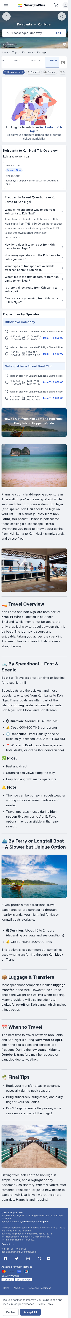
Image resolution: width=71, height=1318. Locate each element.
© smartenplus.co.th (12, 1212)
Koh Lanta (27, 52)
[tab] (17, 62)
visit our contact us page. (35, 1221)
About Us (18, 1288)
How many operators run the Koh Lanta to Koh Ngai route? (34, 257)
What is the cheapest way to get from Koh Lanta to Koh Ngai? (34, 211)
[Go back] (6, 16)
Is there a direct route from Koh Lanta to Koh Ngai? (34, 289)
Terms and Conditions (39, 1288)
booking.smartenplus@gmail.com (19, 1251)
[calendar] (63, 62)
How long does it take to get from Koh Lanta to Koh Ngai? (34, 246)
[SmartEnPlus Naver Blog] (48, 1258)
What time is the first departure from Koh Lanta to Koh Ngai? (34, 278)
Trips (15, 52)
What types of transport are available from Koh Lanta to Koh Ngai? (34, 267)
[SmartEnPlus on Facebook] (5, 1258)
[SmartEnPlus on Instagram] (28, 1258)
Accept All (30, 1312)
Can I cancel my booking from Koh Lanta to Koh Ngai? (34, 300)
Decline (10, 1312)
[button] (65, 5)
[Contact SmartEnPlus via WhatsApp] (39, 1258)
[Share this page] (62, 16)
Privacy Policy (44, 1304)
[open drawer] (6, 5)
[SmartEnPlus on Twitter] (16, 1258)
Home (5, 52)
